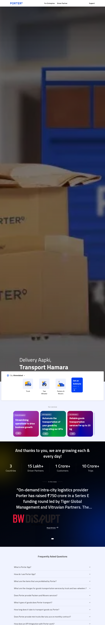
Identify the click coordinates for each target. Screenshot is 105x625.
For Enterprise (49, 3)
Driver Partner (62, 3)
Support (92, 3)
